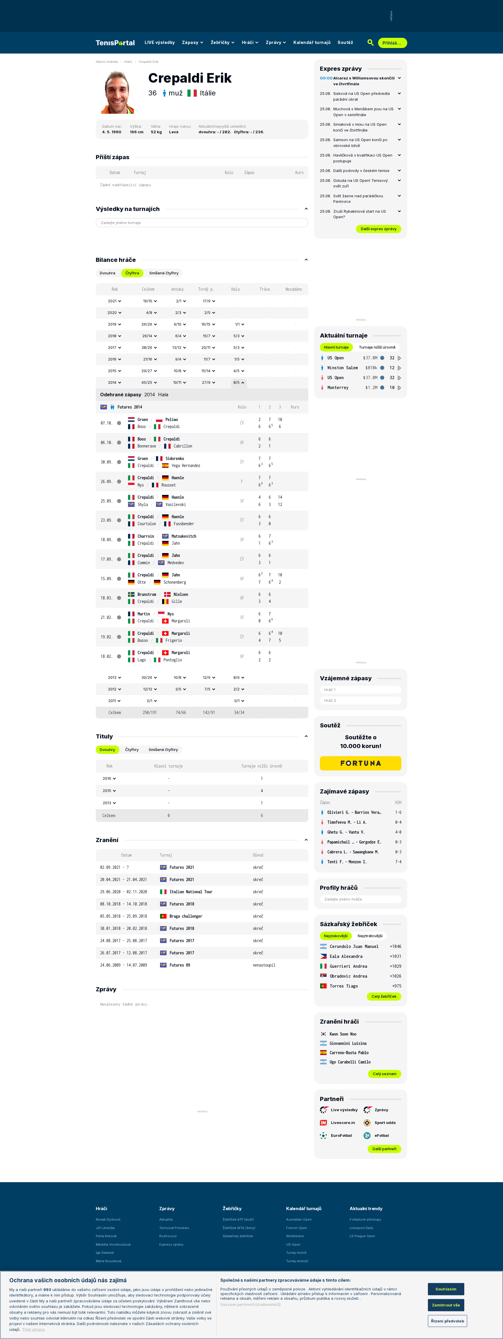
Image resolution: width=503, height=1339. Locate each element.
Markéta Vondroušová (113, 1244)
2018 (112, 335)
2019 (112, 324)
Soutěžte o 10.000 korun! (360, 742)
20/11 (205, 347)
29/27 (146, 370)
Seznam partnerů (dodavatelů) (250, 1304)
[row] (202, 301)
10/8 (177, 370)
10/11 (177, 382)
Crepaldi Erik (148, 62)
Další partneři (384, 1148)
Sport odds (385, 1122)
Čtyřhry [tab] (132, 749)
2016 (112, 359)
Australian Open (299, 1219)
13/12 (176, 347)
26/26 (146, 324)
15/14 (205, 370)
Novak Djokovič (108, 1219)
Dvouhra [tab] (107, 273)
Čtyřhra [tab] (132, 273)
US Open (293, 1244)
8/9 (236, 677)
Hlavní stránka (107, 62)
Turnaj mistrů (296, 1253)
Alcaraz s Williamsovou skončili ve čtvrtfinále (364, 81)
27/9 (206, 382)
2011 (112, 700)
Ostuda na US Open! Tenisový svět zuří (360, 183)
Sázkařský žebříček (238, 1236)
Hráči (248, 42)
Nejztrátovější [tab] (370, 935)
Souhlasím (445, 1289)
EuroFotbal (341, 1135)
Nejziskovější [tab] (336, 935)
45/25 (146, 382)
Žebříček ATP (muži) (238, 1219)
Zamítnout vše (446, 1304)
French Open (296, 1228)
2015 (112, 370)
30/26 (146, 677)
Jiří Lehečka (105, 1228)
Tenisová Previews (174, 1228)
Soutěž (345, 42)
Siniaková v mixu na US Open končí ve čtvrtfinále (360, 127)
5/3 (236, 335)
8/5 (236, 382)
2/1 (178, 301)
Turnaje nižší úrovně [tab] (377, 347)
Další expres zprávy (378, 228)
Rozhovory (168, 1236)
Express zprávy (171, 1244)
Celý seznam (384, 1073)
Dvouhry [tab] (107, 749)
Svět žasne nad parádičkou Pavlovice (358, 198)
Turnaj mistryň (297, 1261)
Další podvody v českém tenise (361, 170)
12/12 (147, 689)
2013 (112, 677)
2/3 (178, 312)
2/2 (236, 689)
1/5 (237, 359)
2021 (112, 301)
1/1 (237, 324)
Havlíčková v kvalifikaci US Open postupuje (362, 158)
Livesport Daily (361, 1228)
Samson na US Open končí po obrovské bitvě (360, 142)
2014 (112, 382)
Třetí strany (33, 1329)
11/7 (207, 359)
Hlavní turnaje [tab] (336, 347)
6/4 (178, 335)
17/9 (206, 301)
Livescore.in (343, 1122)
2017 (112, 347)
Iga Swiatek (105, 1253)
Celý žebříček (384, 996)
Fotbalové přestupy (365, 1219)
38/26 (146, 347)
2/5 (207, 312)
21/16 (147, 359)
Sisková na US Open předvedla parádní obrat (361, 96)
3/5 (178, 689)
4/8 (149, 312)
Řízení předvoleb (447, 1320)
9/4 (178, 359)
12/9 (206, 677)
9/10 (177, 324)
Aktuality (166, 1219)
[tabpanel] (202, 500)
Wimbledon (295, 1236)
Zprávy (273, 42)
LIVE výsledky (160, 42)
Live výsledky (344, 1109)
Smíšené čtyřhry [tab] (163, 273)
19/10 (147, 301)
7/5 (207, 689)
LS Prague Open (362, 1236)
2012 (112, 689)
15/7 (206, 335)
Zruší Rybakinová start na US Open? (359, 214)
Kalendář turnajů (312, 42)
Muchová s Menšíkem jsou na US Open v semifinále (363, 111)
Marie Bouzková (108, 1261)
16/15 (205, 324)
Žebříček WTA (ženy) (239, 1228)
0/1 (149, 700)
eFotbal (382, 1135)
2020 (112, 312)
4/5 (236, 370)
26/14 (147, 335)
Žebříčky (220, 42)
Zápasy (190, 42)
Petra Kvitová (106, 1236)
